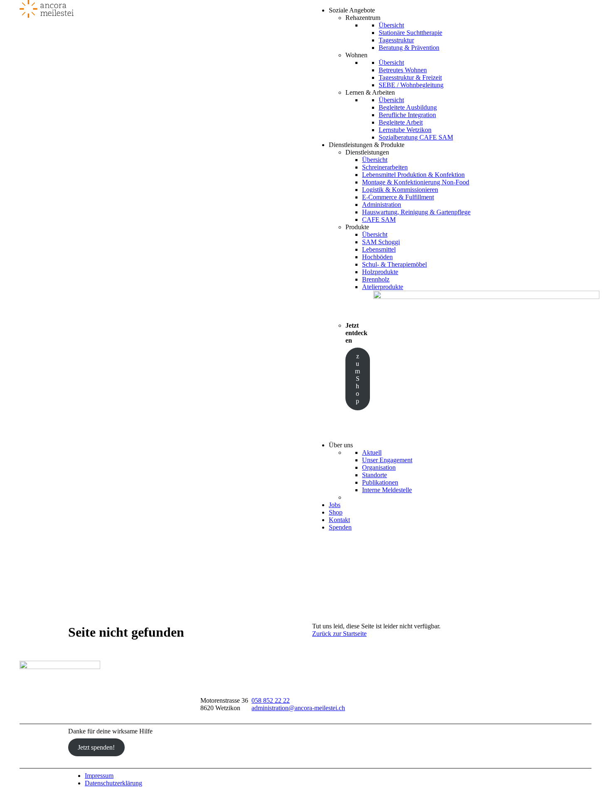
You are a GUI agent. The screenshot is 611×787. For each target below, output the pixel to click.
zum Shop (357, 379)
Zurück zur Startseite (339, 633)
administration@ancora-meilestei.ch (298, 707)
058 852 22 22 (270, 700)
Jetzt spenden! (96, 747)
